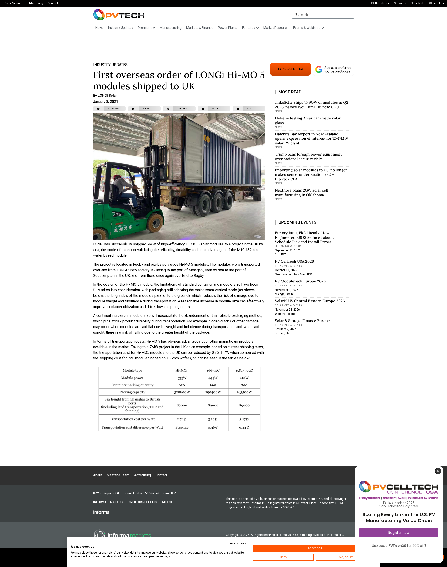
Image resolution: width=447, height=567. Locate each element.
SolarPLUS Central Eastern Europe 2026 (310, 300)
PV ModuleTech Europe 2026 (300, 281)
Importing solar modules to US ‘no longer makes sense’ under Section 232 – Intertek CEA (311, 174)
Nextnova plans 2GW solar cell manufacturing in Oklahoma (301, 192)
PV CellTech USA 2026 (294, 261)
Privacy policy (237, 543)
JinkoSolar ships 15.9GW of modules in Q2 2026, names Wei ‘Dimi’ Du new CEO (311, 104)
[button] (109, 108)
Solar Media (12, 3)
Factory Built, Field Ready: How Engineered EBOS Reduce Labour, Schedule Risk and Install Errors (304, 237)
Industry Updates (110, 65)
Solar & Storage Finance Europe (302, 320)
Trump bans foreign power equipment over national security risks (308, 156)
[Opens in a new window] (101, 512)
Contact (53, 3)
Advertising (35, 3)
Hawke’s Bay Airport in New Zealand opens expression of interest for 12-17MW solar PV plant (311, 138)
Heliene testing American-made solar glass (308, 120)
